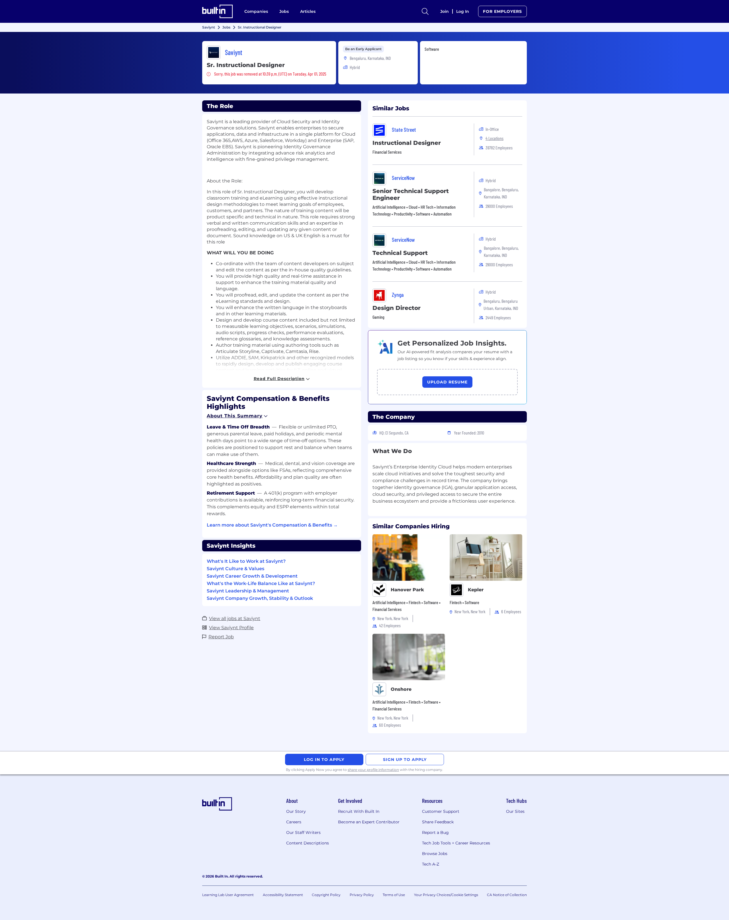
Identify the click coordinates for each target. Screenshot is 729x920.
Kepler (476, 589)
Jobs (284, 11)
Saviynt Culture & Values (235, 568)
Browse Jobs (434, 853)
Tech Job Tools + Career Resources (456, 843)
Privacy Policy (362, 895)
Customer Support (440, 811)
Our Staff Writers (303, 832)
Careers (293, 821)
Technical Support (400, 252)
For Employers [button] (502, 11)
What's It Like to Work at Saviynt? (246, 561)
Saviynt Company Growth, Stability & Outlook (260, 598)
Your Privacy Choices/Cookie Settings (446, 895)
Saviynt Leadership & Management (248, 591)
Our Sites (515, 811)
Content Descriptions (307, 843)
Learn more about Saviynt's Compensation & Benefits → (272, 525)
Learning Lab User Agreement (228, 895)
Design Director (396, 307)
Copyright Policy (326, 895)
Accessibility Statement (283, 895)
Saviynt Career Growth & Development (252, 576)
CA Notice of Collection (507, 895)
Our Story (296, 811)
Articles (308, 11)
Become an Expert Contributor (369, 821)
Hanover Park (407, 589)
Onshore (401, 689)
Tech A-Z (430, 864)
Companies (256, 11)
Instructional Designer (406, 142)
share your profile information (373, 769)
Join (444, 11)
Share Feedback (438, 821)
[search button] (425, 11)
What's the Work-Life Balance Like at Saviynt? (261, 583)
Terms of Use (394, 895)
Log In (462, 11)
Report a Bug (435, 832)
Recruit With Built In (358, 811)
